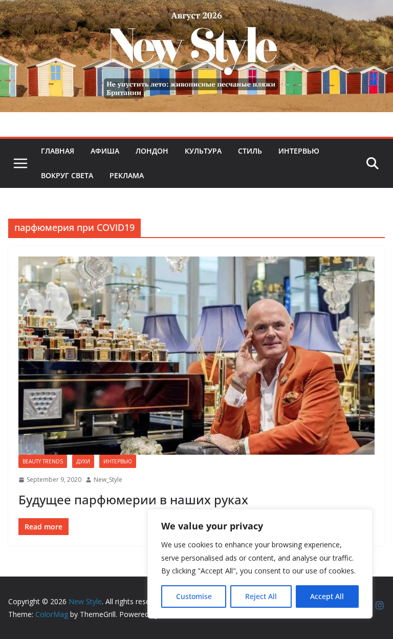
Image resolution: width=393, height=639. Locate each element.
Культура (203, 151)
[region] (260, 564)
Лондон (152, 151)
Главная (57, 151)
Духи (83, 461)
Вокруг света (67, 175)
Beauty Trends (43, 461)
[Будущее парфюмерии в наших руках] (196, 356)
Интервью (298, 151)
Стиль (250, 151)
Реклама (127, 175)
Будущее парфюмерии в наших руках (133, 499)
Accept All (327, 596)
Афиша (105, 151)
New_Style (108, 479)
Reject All (261, 596)
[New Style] (196, 11)
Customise (194, 596)
